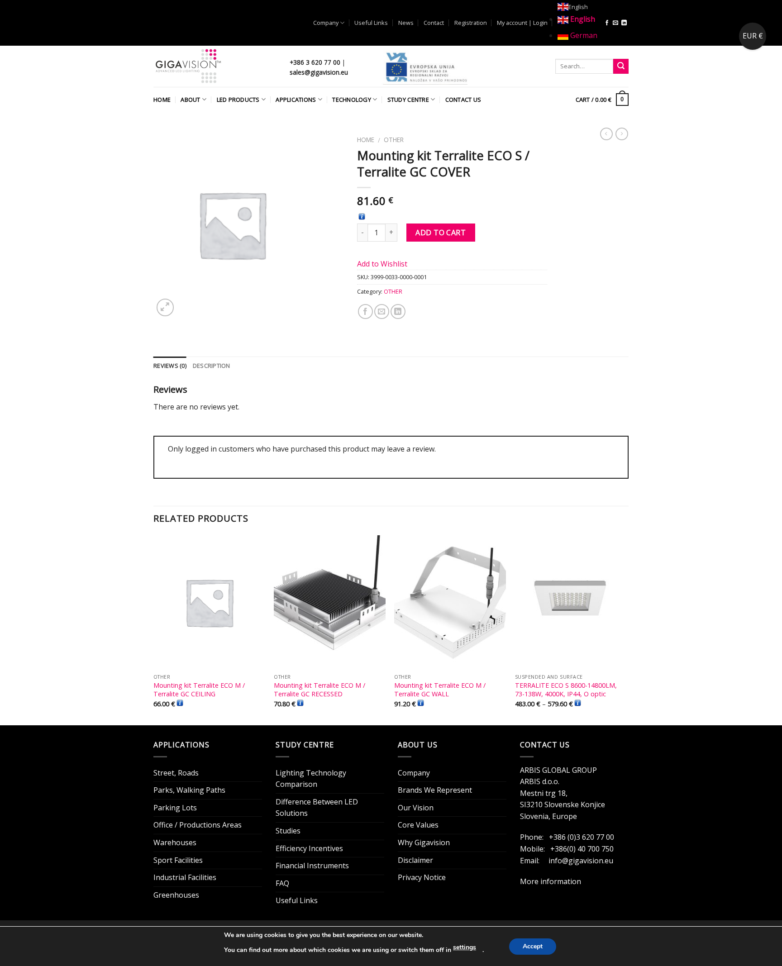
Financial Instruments (312, 866)
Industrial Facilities (184, 877)
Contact (434, 23)
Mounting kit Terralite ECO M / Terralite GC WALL (440, 689)
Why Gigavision (424, 842)
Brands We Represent (435, 790)
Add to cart (440, 233)
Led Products (238, 99)
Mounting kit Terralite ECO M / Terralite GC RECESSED (319, 689)
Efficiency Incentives (309, 848)
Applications (296, 99)
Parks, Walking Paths (189, 790)
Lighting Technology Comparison (311, 779)
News (406, 23)
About (190, 99)
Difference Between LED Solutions (317, 807)
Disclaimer (415, 860)
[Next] (626, 629)
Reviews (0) (169, 366)
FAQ (282, 883)
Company (326, 23)
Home (162, 99)
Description (211, 366)
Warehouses (174, 842)
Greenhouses (176, 895)
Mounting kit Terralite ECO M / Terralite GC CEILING (199, 689)
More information (550, 881)
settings (464, 947)
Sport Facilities (178, 860)
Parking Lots (175, 808)
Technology (351, 99)
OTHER (394, 139)
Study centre (408, 99)
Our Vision (416, 808)
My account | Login (522, 23)
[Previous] (154, 629)
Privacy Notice (422, 877)
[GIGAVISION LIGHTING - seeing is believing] (214, 66)
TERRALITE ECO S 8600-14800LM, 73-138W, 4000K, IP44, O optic (566, 689)
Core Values (418, 825)
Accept (533, 946)
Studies (288, 831)
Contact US (463, 99)
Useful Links (371, 23)
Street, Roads (176, 773)
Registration (470, 23)
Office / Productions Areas (197, 825)
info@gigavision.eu (580, 861)
